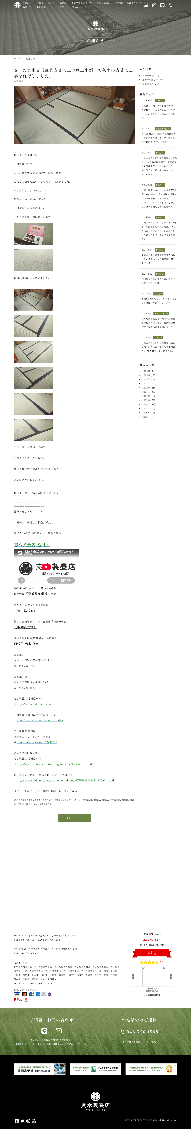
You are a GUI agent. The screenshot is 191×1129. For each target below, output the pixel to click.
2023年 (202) (149, 383)
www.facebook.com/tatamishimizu (40, 720)
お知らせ (27, 3)
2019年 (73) (148, 400)
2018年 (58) (148, 404)
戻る (68, 818)
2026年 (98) (148, 371)
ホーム (17, 58)
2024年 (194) (149, 379)
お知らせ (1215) (150, 75)
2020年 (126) (149, 395)
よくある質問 (57, 7)
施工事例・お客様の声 (127, 3)
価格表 (63, 3)
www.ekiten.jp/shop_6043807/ (37, 742)
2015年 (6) (148, 416)
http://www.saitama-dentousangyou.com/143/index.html (54, 764)
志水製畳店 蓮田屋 (32, 544)
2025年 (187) (149, 375)
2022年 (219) (149, 387)
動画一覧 (27, 7)
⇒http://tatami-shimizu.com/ (33, 704)
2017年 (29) (148, 408)
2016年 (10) (148, 412)
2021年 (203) (149, 391)
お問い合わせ (76, 7)
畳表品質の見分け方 (82, 3)
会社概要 (41, 7)
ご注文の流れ (103, 3)
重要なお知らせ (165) (153, 79)
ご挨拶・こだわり (46, 3)
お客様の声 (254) (151, 83)
